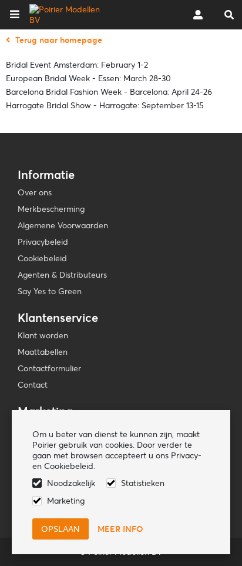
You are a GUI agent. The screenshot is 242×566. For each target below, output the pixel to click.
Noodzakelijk (71, 483)
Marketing (66, 500)
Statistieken (142, 483)
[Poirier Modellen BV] (66, 14)
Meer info (120, 529)
